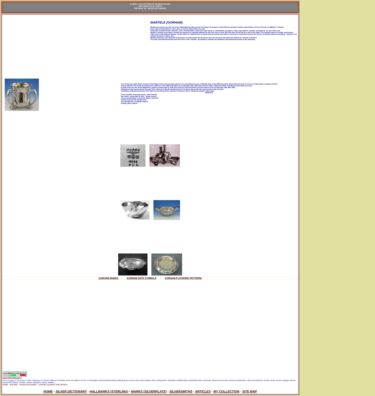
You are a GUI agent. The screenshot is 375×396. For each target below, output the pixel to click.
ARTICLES (203, 391)
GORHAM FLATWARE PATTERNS (183, 278)
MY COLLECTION (226, 391)
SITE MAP (249, 391)
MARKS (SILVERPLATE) (149, 391)
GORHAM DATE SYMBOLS (141, 278)
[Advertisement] (61, 32)
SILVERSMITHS (180, 391)
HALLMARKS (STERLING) (109, 391)
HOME (48, 391)
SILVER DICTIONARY (71, 391)
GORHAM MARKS (108, 278)
